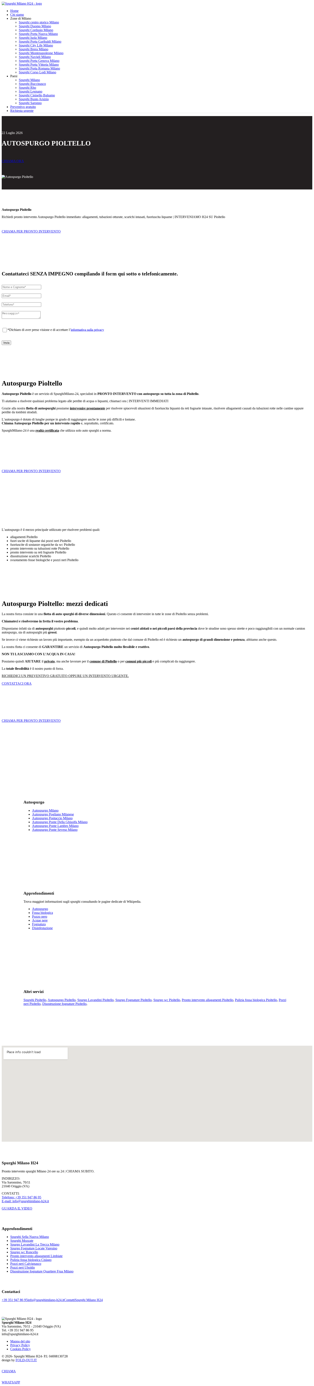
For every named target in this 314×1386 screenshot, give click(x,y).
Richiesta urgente (22, 110)
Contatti (69, 1300)
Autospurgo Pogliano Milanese (53, 814)
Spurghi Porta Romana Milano (39, 68)
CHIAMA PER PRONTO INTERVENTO (31, 231)
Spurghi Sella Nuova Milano (29, 1237)
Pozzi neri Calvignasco (25, 1263)
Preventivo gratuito (23, 107)
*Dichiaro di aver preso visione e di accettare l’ (55, 329)
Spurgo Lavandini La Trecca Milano (34, 1244)
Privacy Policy (20, 1345)
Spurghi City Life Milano (36, 45)
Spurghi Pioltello (34, 1000)
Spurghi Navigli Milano (35, 57)
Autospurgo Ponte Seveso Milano (55, 829)
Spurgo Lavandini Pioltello (95, 1000)
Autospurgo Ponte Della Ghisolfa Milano (60, 822)
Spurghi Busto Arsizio (34, 99)
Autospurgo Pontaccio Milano (52, 818)
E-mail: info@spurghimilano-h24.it (25, 1201)
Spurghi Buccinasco (32, 84)
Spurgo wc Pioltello (166, 1000)
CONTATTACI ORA (17, 683)
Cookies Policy (20, 1349)
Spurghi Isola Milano (33, 37)
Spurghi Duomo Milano (35, 26)
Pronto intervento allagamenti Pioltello (207, 1000)
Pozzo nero (39, 916)
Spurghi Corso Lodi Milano (37, 72)
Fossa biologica (42, 912)
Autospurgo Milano (45, 810)
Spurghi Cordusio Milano (36, 30)
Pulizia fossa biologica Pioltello (256, 1000)
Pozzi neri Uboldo (22, 1267)
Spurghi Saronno (30, 103)
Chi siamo (17, 14)
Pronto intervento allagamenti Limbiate (36, 1256)
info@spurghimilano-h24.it (46, 1300)
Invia (6, 342)
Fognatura (39, 924)
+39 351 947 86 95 (15, 1300)
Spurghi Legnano (30, 91)
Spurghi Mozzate (21, 1240)
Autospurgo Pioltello (62, 1000)
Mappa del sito (20, 1341)
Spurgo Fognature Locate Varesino (33, 1248)
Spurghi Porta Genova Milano (39, 61)
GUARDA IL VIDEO (17, 1208)
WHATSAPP (11, 1382)
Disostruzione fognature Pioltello (64, 1004)
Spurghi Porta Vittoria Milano (39, 64)
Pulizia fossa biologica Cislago (30, 1260)
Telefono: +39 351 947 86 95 (21, 1197)
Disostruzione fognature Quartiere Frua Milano (41, 1271)
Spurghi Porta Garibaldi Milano (40, 41)
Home (14, 11)
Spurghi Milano (29, 80)
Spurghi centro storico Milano (39, 22)
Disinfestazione (42, 928)
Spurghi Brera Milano (33, 49)
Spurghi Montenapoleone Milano (41, 53)
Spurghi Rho (27, 87)
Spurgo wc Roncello (24, 1252)
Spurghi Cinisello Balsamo (37, 95)
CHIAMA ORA (13, 161)
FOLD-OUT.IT (26, 1360)
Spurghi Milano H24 (89, 1300)
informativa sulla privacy (87, 329)
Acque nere (40, 920)
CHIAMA (9, 1371)
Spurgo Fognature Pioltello (133, 1000)
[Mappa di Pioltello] (157, 1094)
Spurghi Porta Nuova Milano (38, 34)
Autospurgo (40, 909)
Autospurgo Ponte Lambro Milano (55, 826)
